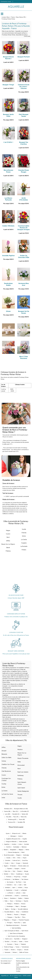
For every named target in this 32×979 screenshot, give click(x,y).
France (13, 17)
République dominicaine (12, 925)
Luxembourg (24, 895)
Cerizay (4, 761)
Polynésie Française (24, 920)
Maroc (11, 901)
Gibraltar (6, 874)
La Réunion (10, 893)
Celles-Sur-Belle (6, 757)
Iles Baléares (16, 879)
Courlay (4, 784)
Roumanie (24, 925)
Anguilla (24, 839)
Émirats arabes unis (23, 866)
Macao (6, 898)
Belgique (21, 849)
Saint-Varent (21, 788)
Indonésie (9, 885)
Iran (15, 885)
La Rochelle (23, 546)
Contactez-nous (6, 1)
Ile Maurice (7, 879)
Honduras (8, 877)
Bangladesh (13, 849)
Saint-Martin (25, 931)
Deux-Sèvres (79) (20, 17)
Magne (8, 530)
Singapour (24, 939)
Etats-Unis (7, 871)
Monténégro (10, 906)
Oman (17, 912)
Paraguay (23, 914)
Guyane (27, 874)
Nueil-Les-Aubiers (22, 772)
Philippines (6, 920)
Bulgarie (18, 855)
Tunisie (17, 947)
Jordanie (20, 887)
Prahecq (8, 551)
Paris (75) (15, 817)
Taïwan (16, 944)
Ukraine (13, 949)
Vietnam (14, 952)
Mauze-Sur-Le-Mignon (8, 544)
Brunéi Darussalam (9, 855)
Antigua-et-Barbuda (11, 841)
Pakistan (9, 914)
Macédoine (13, 898)
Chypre (24, 858)
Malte (6, 901)
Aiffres (8, 541)
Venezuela (7, 952)
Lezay (3, 797)
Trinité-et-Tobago (8, 947)
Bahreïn (6, 849)
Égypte (6, 866)
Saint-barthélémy (16, 928)
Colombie (7, 860)
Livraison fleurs (6, 17)
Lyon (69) (7, 814)
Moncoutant (21, 765)
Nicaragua (23, 906)
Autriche (8, 847)
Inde (24, 882)
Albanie (24, 833)
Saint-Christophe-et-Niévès (12, 931)
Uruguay (19, 949)
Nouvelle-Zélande (9, 912)
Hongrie (24, 877)
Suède (20, 941)
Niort (8, 537)
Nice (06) (8, 817)
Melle (19, 762)
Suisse (26, 941)
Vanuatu (26, 949)
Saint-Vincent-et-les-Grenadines (16, 936)
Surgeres (24, 543)
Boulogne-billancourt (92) (21, 808)
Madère (20, 898)
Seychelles (17, 939)
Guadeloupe (19, 874)
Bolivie (27, 849)
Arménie (14, 844)
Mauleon (20, 749)
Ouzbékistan (25, 912)
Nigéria (7, 909)
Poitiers (24, 550)
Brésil (23, 852)
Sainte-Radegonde (23, 791)
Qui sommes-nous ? (6, 961)
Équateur (9, 868)
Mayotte (26, 901)
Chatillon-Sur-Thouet (8, 764)
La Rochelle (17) (24, 811)
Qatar (24, 922)
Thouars (19, 794)
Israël (20, 885)
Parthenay (20, 775)
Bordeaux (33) (8, 808)
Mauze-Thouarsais (22, 758)
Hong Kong (17, 877)
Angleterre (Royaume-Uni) (13, 839)
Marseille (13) (15, 814)
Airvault (4, 751)
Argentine (6, 844)
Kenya (26, 887)
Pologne (14, 920)
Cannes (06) (7, 811)
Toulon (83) (22, 819)
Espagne (17, 868)
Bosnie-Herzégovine (13, 852)
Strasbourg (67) (12, 819)
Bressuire (4, 754)
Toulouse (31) (11, 822)
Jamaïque (7, 887)
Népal (16, 906)
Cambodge (26, 855)
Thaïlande (23, 944)
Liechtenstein (8, 895)
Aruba (20, 844)
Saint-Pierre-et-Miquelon (16, 933)
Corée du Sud (16, 860)
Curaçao (18, 863)
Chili (14, 858)
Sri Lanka (14, 941)
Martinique (18, 901)
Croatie (6, 863)
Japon (13, 887)
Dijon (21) (15, 811)
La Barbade (24, 890)
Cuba (12, 863)
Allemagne (13, 836)
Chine (18, 858)
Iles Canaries (10, 882)
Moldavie (16, 904)
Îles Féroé (18, 882)
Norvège (13, 909)
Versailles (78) (21, 822)
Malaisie (26, 898)
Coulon (8, 534)
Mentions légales (20, 961)
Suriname (9, 944)
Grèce (12, 874)
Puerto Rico (17, 922)
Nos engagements (5, 963)
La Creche (24, 539)
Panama (16, 914)
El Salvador (13, 866)
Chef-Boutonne (6, 771)
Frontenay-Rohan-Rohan (8, 19)
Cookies (18, 971)
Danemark (25, 863)
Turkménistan (25, 947)
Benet (8, 547)
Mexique (9, 904)
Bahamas (24, 847)
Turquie (6, 949)
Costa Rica (25, 860)
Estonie (23, 868)
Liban (24, 893)
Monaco (23, 904)
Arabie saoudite (23, 841)
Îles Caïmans (25, 879)
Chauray (24, 533)
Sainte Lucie (8, 939)
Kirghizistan (9, 890)
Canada (8, 858)
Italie (25, 885)
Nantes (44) (25, 814)
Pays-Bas (17, 917)
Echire (24, 536)
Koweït (16, 890)
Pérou (23, 917)
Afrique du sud (16, 833)
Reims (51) (23, 817)
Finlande (19, 871)
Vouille (24, 529)
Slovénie (7, 941)
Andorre (20, 836)
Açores (8, 833)
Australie (26, 844)
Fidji (14, 871)
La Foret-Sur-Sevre (7, 794)
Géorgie (26, 871)
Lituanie (16, 895)
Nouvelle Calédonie (23, 909)
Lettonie (18, 893)
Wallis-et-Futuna (23, 952)
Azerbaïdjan (16, 847)
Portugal (9, 922)
